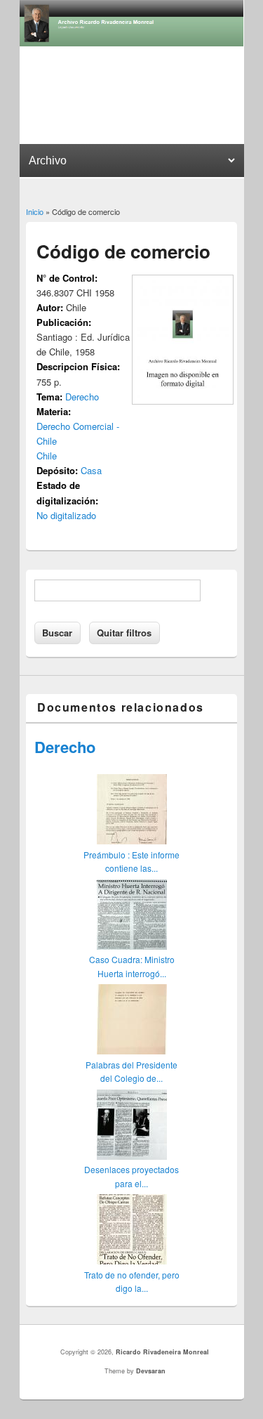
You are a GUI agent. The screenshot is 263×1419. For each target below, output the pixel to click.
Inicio (34, 211)
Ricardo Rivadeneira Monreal (162, 1351)
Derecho (82, 396)
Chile (46, 455)
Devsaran (151, 1370)
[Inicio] (132, 42)
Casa (91, 470)
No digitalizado (66, 515)
